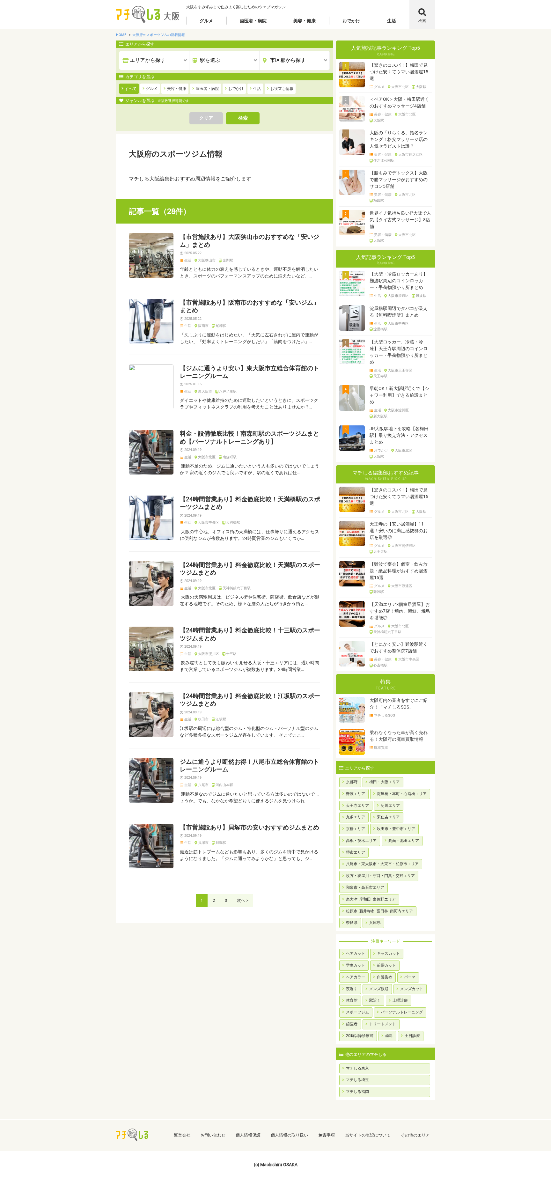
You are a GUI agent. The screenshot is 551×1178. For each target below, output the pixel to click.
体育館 (351, 1000)
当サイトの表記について (368, 1135)
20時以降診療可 (359, 1036)
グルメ (206, 20)
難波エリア (355, 793)
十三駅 (231, 654)
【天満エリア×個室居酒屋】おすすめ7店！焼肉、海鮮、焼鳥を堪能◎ (400, 611)
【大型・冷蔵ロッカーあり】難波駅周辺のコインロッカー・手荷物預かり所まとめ (399, 280)
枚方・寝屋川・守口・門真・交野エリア (380, 875)
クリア (206, 118)
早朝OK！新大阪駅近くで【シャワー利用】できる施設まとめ (399, 395)
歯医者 (351, 1024)
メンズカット (411, 989)
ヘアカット (355, 953)
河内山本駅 (224, 785)
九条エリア (355, 817)
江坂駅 (221, 719)
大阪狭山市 (207, 260)
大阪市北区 (207, 457)
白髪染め (384, 977)
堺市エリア (355, 852)
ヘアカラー (355, 977)
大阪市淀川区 (208, 654)
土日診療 (412, 1036)
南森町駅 (230, 457)
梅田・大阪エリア (384, 782)
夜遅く (351, 989)
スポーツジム (357, 1012)
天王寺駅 (380, 376)
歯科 (389, 1036)
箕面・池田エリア (403, 840)
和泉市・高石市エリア (365, 887)
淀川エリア (390, 805)
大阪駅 (421, 87)
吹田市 (203, 719)
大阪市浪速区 (398, 296)
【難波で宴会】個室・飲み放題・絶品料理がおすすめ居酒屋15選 (399, 571)
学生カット (355, 965)
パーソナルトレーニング (402, 1012)
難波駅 (421, 296)
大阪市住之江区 (410, 155)
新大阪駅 (380, 416)
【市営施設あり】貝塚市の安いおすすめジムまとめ (249, 827)
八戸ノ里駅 (228, 392)
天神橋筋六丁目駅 (237, 588)
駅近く (375, 1000)
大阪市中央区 (208, 523)
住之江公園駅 (383, 161)
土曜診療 (400, 1000)
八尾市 (203, 785)
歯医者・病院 (253, 20)
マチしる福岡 (357, 1091)
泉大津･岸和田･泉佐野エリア (371, 899)
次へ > (242, 900)
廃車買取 (381, 748)
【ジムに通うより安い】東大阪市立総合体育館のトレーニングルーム (249, 372)
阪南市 (203, 326)
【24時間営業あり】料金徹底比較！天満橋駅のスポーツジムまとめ (250, 503)
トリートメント (382, 1024)
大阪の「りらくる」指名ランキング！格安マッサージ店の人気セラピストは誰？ (399, 139)
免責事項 (326, 1135)
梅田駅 (378, 200)
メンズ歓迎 (378, 989)
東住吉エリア (388, 817)
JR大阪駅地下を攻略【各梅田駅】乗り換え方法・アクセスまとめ (399, 435)
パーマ (409, 977)
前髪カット (386, 965)
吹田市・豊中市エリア (396, 829)
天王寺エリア (357, 805)
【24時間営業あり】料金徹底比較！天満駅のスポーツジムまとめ (250, 569)
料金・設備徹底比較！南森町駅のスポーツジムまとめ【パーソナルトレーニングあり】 (249, 437)
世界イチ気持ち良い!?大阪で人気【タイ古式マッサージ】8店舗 (400, 219)
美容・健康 (304, 20)
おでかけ (351, 20)
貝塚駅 (221, 843)
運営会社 (182, 1135)
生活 (391, 20)
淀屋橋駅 (380, 329)
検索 (422, 20)
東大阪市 (205, 392)
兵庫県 (375, 922)
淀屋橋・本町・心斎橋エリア (402, 793)
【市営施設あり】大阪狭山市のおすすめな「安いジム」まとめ (249, 240)
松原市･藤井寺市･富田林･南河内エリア (379, 911)
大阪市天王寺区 (400, 370)
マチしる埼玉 (357, 1080)
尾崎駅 (221, 326)
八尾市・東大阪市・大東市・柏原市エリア (382, 864)
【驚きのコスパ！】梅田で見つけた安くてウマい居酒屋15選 (399, 72)
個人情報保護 (248, 1135)
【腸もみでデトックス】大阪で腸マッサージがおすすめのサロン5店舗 (399, 179)
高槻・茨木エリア (361, 840)
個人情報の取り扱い (289, 1135)
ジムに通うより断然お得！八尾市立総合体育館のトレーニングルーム (249, 765)
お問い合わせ (213, 1135)
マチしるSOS (384, 716)
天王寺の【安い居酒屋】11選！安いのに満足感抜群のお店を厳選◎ (399, 530)
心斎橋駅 (380, 665)
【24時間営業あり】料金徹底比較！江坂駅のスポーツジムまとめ (250, 700)
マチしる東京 (357, 1068)
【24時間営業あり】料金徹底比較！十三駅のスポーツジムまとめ (250, 634)
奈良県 (351, 922)
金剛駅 (228, 260)
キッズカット (388, 953)
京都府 (351, 782)
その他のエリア (415, 1135)
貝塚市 (203, 843)
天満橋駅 (233, 523)
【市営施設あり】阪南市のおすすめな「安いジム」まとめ (249, 306)
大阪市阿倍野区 (403, 546)
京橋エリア (355, 829)
